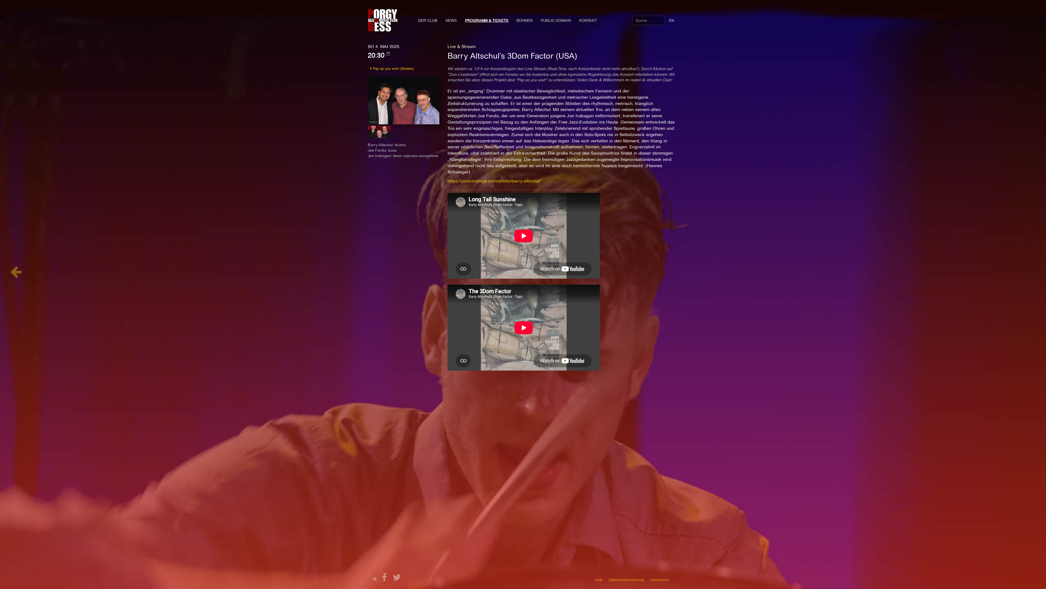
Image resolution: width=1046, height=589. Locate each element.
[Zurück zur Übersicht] (16, 274)
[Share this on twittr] (397, 579)
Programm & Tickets (486, 20)
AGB (598, 580)
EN (671, 20)
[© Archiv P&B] (403, 100)
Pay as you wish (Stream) (393, 68)
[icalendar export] (388, 53)
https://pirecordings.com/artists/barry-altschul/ (494, 181)
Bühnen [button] (524, 20)
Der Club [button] (427, 20)
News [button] (451, 20)
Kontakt (588, 20)
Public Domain (556, 20)
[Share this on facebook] (385, 579)
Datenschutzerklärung (626, 580)
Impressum (659, 580)
